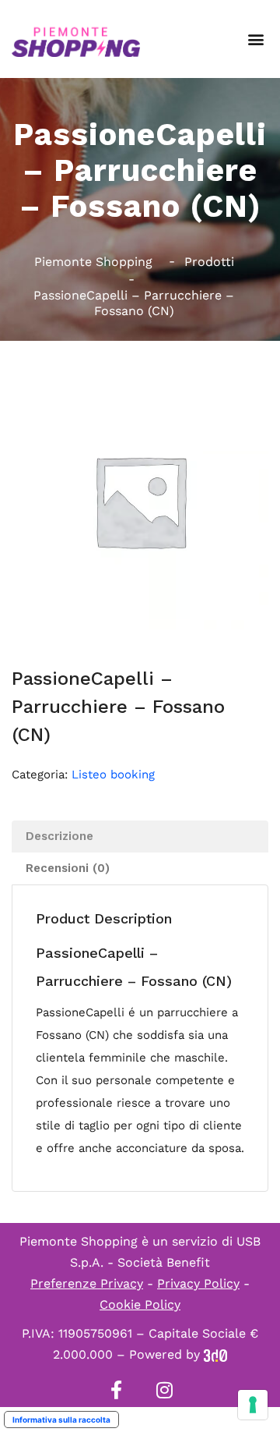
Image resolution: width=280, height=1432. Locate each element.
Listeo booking (113, 774)
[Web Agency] (215, 1354)
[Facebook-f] (116, 1390)
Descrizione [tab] (59, 836)
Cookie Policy (140, 1304)
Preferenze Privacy (86, 1283)
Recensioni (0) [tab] (68, 868)
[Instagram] (164, 1390)
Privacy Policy (198, 1283)
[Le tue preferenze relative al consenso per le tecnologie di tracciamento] (253, 1405)
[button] (255, 39)
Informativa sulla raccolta (61, 1419)
